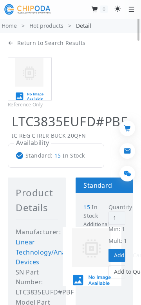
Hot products (46, 25)
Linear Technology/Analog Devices (46, 252)
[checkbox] (52, 155)
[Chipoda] (27, 9)
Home (9, 25)
